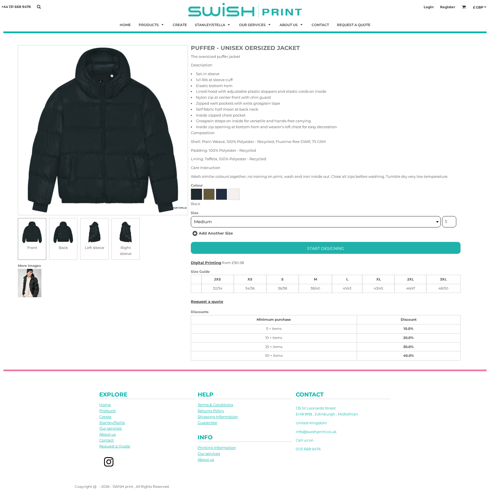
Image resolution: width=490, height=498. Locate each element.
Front (32, 247)
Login (429, 7)
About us (107, 434)
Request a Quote (114, 446)
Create (105, 416)
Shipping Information (218, 416)
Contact (106, 440)
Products (107, 410)
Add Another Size (216, 233)
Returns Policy (211, 410)
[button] (152, 24)
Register (447, 7)
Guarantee (207, 422)
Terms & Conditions (215, 404)
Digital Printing (206, 262)
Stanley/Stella (112, 422)
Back (63, 247)
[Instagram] (109, 462)
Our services (110, 428)
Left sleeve (94, 247)
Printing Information (217, 447)
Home (105, 404)
